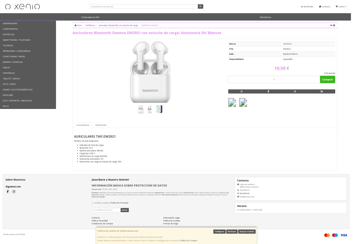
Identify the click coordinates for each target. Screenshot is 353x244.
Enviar (124, 210)
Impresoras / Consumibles (16, 51)
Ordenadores (10, 23)
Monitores (265, 17)
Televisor (8, 45)
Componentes (10, 29)
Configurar (219, 231)
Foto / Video (9, 84)
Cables (6, 67)
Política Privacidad (100, 220)
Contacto (325, 6)
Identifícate (308, 6)
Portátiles (8, 34)
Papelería (8, 95)
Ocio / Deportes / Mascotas (17, 100)
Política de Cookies (188, 240)
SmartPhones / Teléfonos (16, 40)
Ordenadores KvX (90, 17)
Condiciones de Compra (102, 223)
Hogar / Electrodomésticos (18, 89)
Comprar (327, 79)
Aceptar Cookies (247, 231)
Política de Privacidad (98, 197)
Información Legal (171, 217)
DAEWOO (287, 43)
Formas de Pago (170, 223)
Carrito (341, 6)
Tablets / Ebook (11, 78)
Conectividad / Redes (14, 56)
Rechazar (232, 231)
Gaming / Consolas (13, 62)
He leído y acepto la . (111, 203)
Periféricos (9, 73)
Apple (6, 106)
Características (82, 125)
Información (100, 125)
